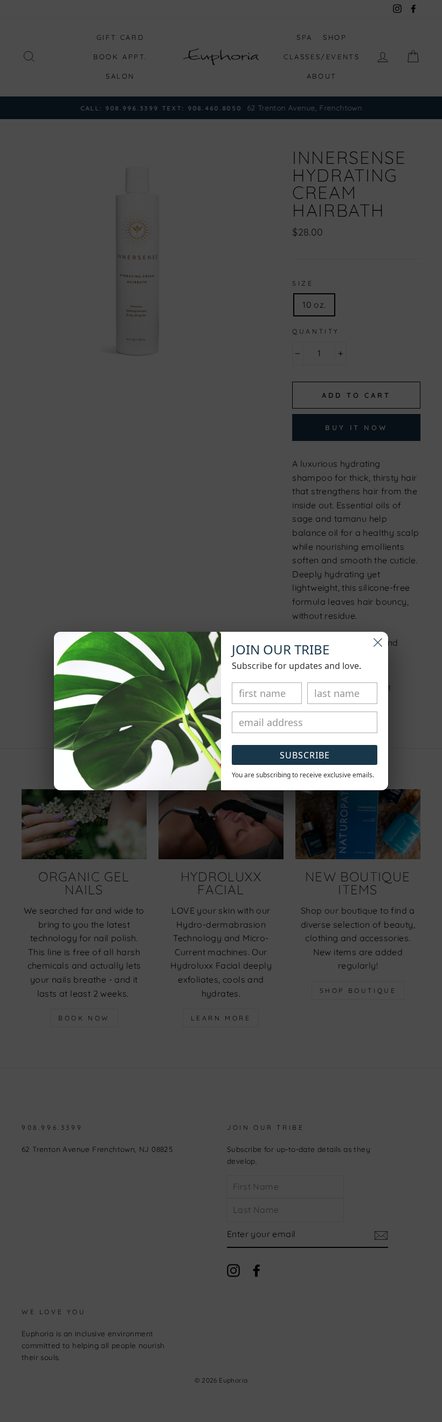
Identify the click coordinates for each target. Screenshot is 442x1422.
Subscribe (305, 755)
